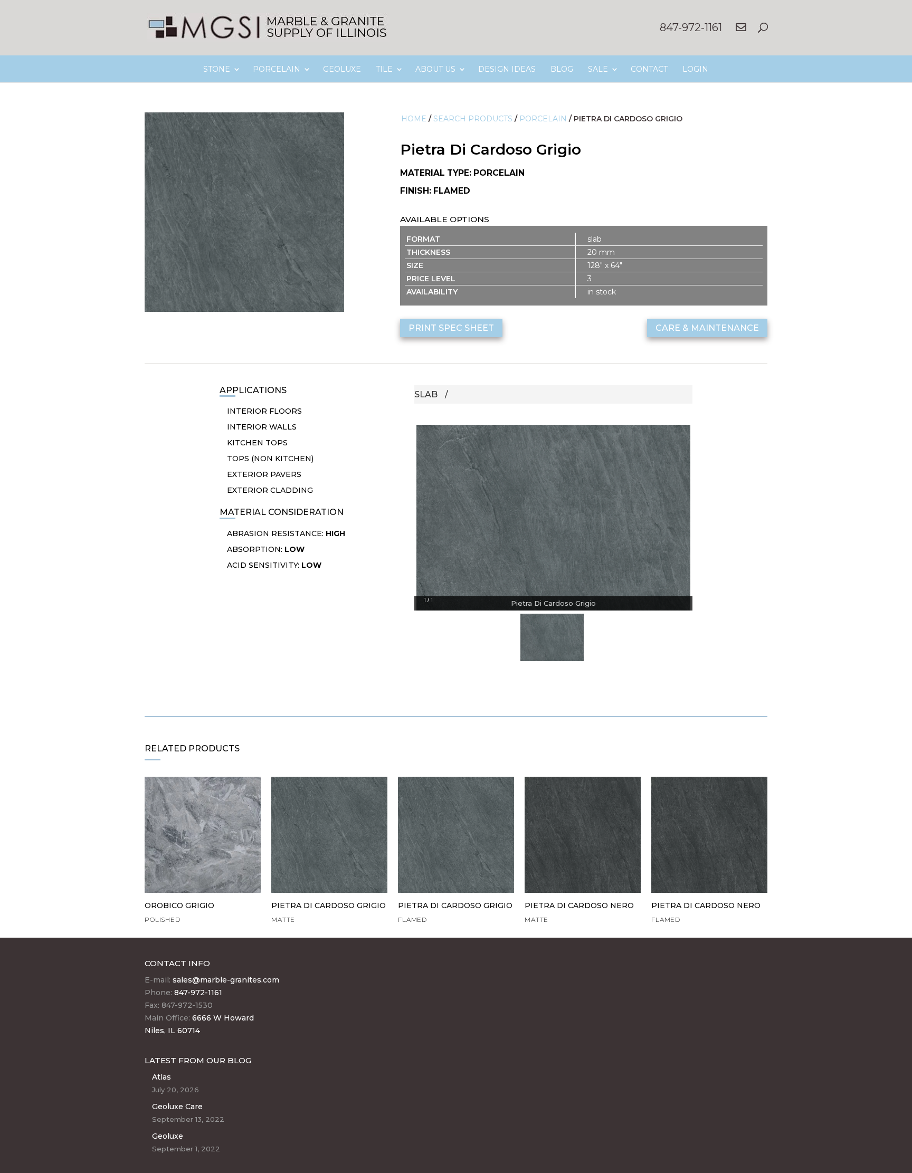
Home (413, 118)
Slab (426, 394)
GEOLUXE (342, 69)
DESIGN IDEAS (507, 69)
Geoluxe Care (177, 1106)
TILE (384, 69)
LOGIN (695, 69)
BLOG (561, 69)
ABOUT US (435, 69)
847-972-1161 (691, 27)
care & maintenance (707, 328)
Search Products (472, 118)
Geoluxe (167, 1136)
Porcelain (543, 118)
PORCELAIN (276, 69)
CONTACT (649, 69)
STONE (216, 69)
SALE (598, 69)
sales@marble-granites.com (226, 980)
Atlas (161, 1077)
